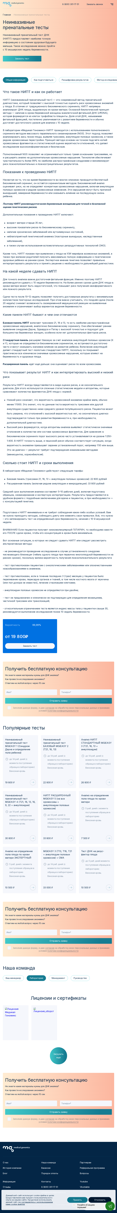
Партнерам (85, 1162)
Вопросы (84, 1173)
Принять (77, 1200)
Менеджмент (58, 978)
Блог (5, 1173)
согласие (49, 708)
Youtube (84, 1181)
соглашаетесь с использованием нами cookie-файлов (29, 1203)
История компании (12, 1168)
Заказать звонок (95, 4)
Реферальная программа (92, 1168)
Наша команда (48, 1162)
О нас (5, 1162)
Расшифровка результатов (75, 80)
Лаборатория (36, 978)
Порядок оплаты (49, 1173)
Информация (9, 1181)
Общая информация (15, 80)
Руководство (80, 978)
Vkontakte (85, 1187)
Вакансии (46, 1168)
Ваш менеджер (13, 978)
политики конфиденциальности (62, 710)
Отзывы (7, 1187)
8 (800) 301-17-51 (70, 4)
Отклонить (99, 1200)
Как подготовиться (43, 80)
